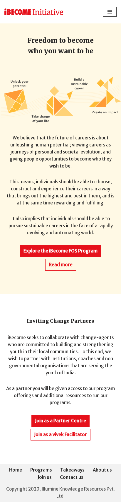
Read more (61, 264)
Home (15, 470)
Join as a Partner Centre (60, 421)
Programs (41, 470)
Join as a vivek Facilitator (60, 434)
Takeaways (72, 470)
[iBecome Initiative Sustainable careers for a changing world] (33, 11)
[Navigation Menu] (110, 12)
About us (102, 470)
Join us (45, 477)
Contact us (71, 477)
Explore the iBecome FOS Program (60, 251)
